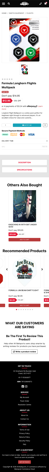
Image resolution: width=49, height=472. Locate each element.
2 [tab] (18, 309)
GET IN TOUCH (24, 462)
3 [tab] (21, 309)
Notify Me (28, 125)
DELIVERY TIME (7, 141)
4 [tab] (23, 309)
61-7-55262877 (24, 377)
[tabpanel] (24, 215)
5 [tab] (25, 309)
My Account (24, 397)
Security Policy (24, 441)
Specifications (24, 170)
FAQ (24, 444)
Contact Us (24, 419)
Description (24, 162)
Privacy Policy (24, 433)
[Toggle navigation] (3, 3)
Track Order (24, 401)
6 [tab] (27, 309)
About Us (24, 415)
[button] (45, 125)
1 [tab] (16, 309)
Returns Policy (24, 437)
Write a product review (25, 351)
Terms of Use (24, 430)
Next (42, 269)
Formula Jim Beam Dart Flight (24, 290)
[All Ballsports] (24, 3)
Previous (7, 269)
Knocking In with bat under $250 (23, 225)
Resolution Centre (24, 405)
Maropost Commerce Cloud (24, 469)
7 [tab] (30, 309)
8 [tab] (32, 309)
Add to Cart (24, 239)
